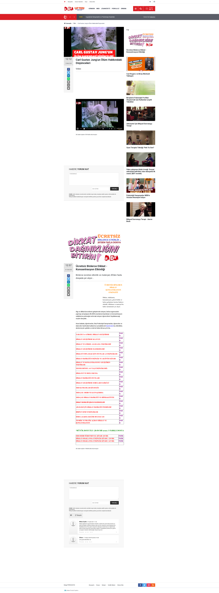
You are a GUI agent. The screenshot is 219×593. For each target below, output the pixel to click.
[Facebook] (68, 69)
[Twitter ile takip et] (144, 585)
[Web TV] (150, 1)
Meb (97, 8)
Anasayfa (91, 585)
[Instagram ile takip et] (149, 585)
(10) (87, 532)
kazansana (109, 326)
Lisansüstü (105, 8)
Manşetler (70, 1)
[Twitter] (68, 72)
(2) (92, 532)
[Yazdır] (68, 85)
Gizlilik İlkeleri (111, 585)
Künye (98, 585)
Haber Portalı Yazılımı (72, 590)
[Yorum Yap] (68, 88)
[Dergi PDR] (74, 8)
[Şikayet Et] (116, 532)
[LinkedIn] (68, 75)
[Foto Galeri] (154, 1)
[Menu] (135, 8)
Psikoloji (115, 8)
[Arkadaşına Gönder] (68, 82)
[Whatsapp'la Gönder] (68, 78)
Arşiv (86, 1)
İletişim (104, 585)
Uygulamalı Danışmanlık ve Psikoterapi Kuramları (100, 17)
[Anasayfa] (65, 1)
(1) (91, 542)
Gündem (92, 8)
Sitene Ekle (92, 1)
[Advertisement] (56, 50)
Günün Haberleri (79, 1)
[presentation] (70, 17)
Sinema (123, 8)
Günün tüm (149, 17)
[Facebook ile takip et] (140, 585)
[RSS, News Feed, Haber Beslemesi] (153, 585)
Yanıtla (82, 532)
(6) (87, 542)
